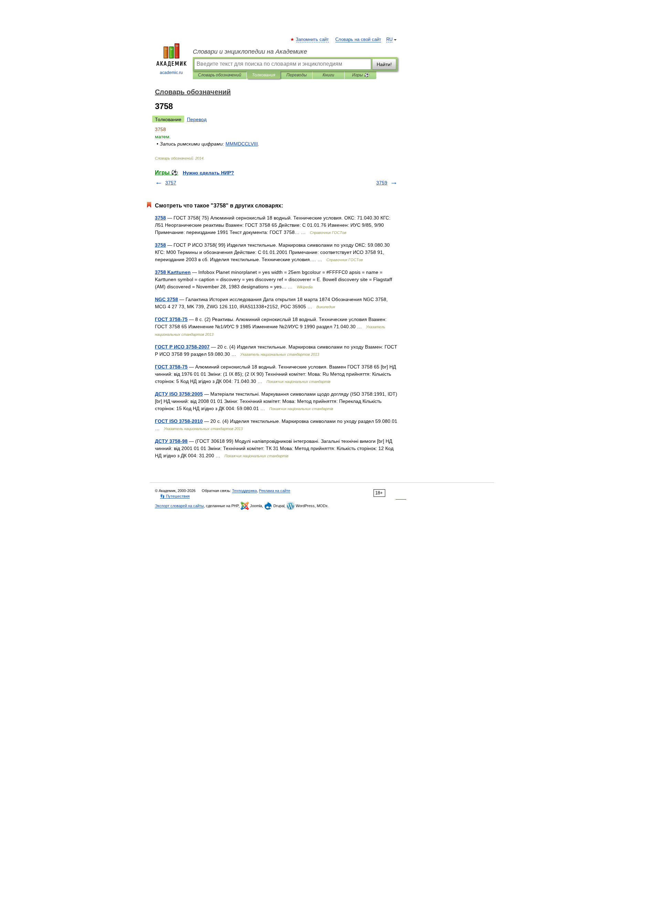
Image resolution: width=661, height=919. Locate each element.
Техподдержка (244, 491)
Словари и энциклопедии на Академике (250, 51)
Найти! (384, 64)
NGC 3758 (166, 299)
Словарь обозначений (219, 75)
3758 (160, 218)
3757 (170, 182)
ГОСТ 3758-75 (171, 319)
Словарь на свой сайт (358, 39)
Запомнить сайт (312, 39)
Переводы (296, 75)
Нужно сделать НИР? (208, 172)
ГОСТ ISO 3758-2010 (179, 421)
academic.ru (171, 72)
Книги (328, 75)
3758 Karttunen (173, 272)
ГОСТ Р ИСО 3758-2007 (182, 347)
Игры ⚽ (360, 75)
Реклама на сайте (274, 491)
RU (389, 39)
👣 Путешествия (175, 496)
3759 (381, 182)
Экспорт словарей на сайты (179, 506)
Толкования (263, 75)
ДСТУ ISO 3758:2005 (179, 394)
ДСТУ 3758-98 (171, 441)
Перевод (197, 119)
